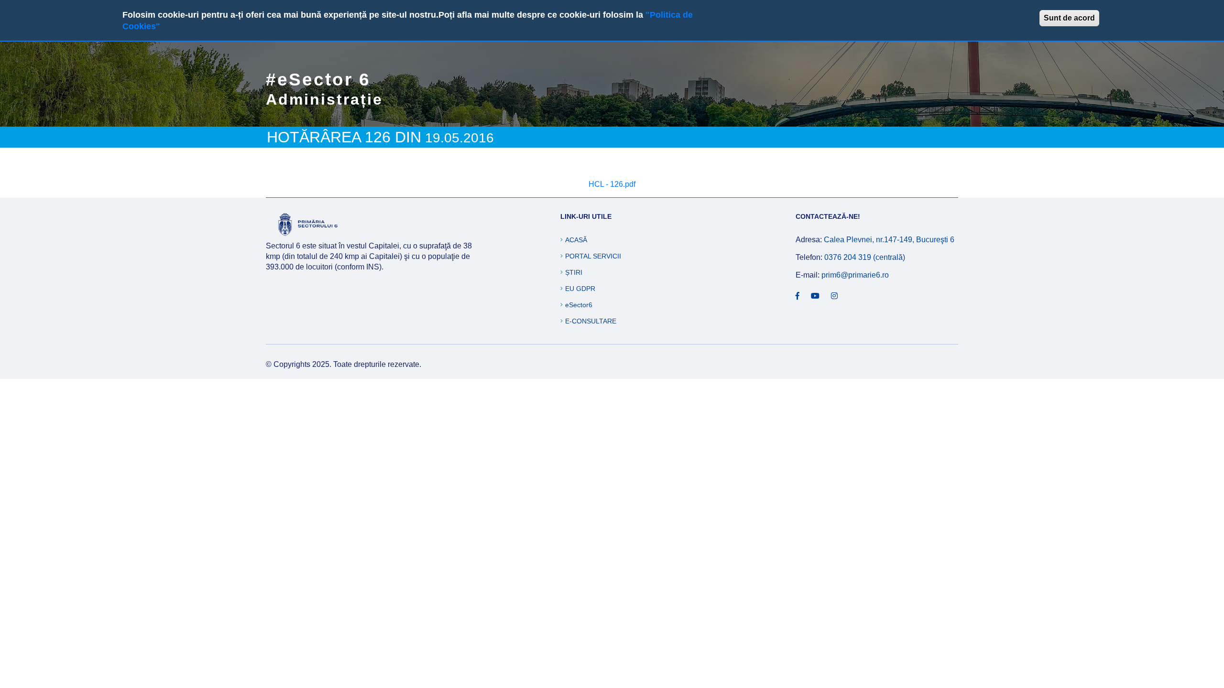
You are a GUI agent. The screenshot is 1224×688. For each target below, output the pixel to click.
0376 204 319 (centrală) (864, 257)
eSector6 (578, 305)
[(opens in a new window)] (797, 296)
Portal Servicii (593, 256)
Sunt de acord (1069, 18)
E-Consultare (590, 321)
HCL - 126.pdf (612, 184)
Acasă (576, 240)
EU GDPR (580, 288)
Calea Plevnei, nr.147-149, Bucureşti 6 (889, 240)
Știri (573, 272)
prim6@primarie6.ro (855, 275)
